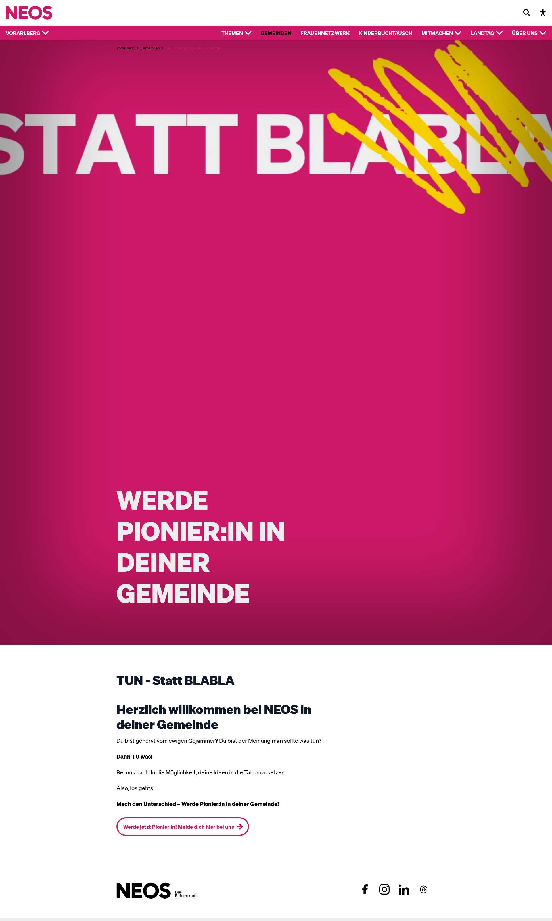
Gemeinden (276, 33)
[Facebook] (365, 889)
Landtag (482, 33)
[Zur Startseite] (41, 12)
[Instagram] (384, 889)
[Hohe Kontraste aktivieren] (542, 12)
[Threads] (423, 889)
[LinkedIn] (404, 889)
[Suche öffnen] (526, 12)
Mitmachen (437, 33)
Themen (232, 33)
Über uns (525, 33)
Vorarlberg (23, 33)
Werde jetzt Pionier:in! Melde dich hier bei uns (178, 826)
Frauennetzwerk (325, 33)
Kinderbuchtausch (385, 33)
